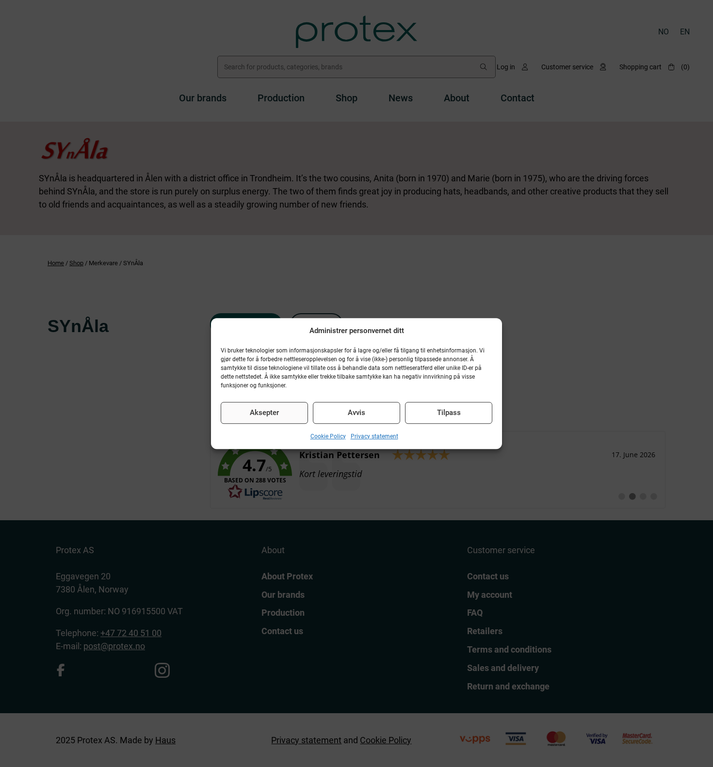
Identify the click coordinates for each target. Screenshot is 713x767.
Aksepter (264, 412)
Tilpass (449, 412)
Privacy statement (374, 436)
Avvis (356, 412)
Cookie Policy (328, 436)
